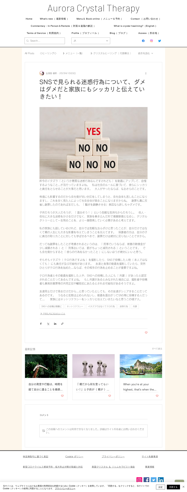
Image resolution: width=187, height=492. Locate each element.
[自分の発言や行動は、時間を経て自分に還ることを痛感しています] (46, 366)
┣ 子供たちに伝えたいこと (52, 314)
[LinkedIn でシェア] (55, 323)
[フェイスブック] (143, 40)
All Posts (29, 53)
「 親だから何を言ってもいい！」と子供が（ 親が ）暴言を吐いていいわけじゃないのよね (93, 387)
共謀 (135, 306)
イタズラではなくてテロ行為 (101, 306)
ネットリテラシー (75, 306)
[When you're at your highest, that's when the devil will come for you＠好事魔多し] (141, 366)
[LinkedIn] (161, 480)
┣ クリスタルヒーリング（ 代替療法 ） (111, 53)
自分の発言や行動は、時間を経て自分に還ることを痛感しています (45, 387)
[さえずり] (159, 40)
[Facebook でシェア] (40, 323)
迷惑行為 (124, 306)
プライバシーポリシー (65, 488)
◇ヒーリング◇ (48, 53)
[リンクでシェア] (62, 323)
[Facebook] (146, 480)
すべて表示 (157, 349)
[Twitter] (153, 480)
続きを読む (144, 53)
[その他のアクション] (146, 73)
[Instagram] (151, 40)
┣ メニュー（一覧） (73, 53)
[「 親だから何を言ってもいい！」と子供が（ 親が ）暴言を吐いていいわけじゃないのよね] (93, 366)
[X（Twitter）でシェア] (48, 323)
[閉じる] (183, 487)
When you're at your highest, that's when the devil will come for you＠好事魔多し (140, 387)
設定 (161, 486)
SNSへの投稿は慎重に (51, 306)
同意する (173, 486)
